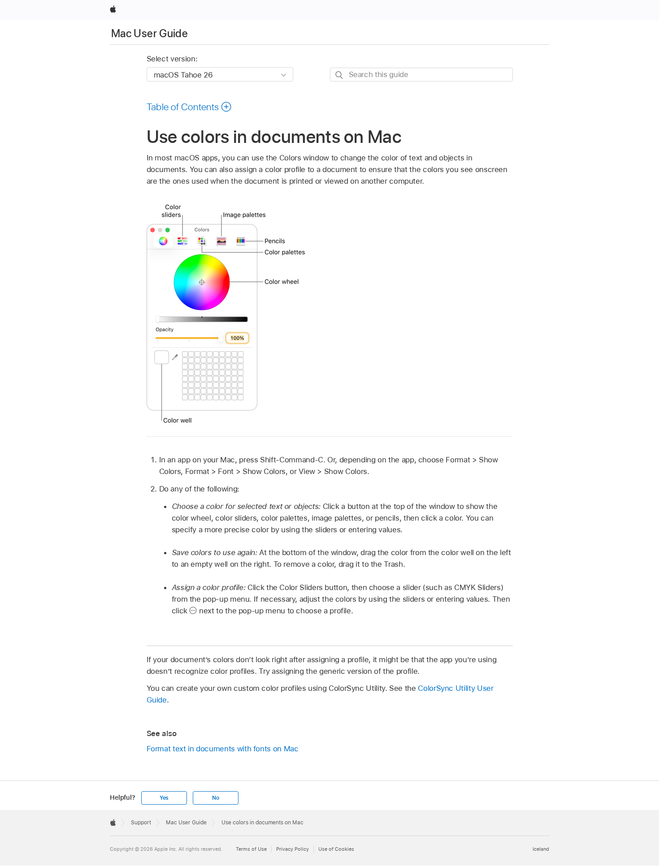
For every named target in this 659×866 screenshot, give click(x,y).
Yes (164, 798)
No (215, 798)
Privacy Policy (292, 849)
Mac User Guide (149, 33)
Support (141, 822)
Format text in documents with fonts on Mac (223, 748)
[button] (189, 106)
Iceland (541, 849)
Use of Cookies (336, 849)
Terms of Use (251, 849)
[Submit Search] (339, 75)
